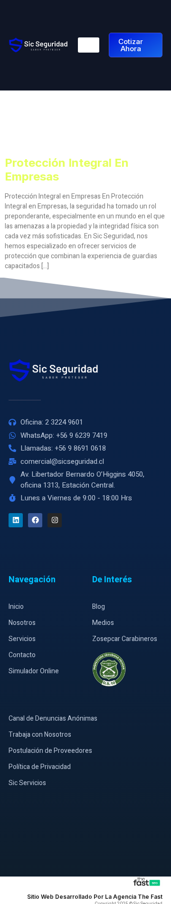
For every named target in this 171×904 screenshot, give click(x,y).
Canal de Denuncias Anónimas (53, 718)
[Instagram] (55, 520)
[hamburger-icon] (88, 45)
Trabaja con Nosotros (40, 735)
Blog (98, 607)
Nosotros (22, 623)
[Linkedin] (16, 520)
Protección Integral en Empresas (67, 169)
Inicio (16, 607)
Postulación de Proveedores (50, 751)
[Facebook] (35, 520)
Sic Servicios (27, 783)
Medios (103, 623)
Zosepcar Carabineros (124, 639)
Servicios (22, 639)
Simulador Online (34, 671)
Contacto (22, 655)
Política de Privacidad (40, 767)
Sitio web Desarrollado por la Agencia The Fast (94, 896)
